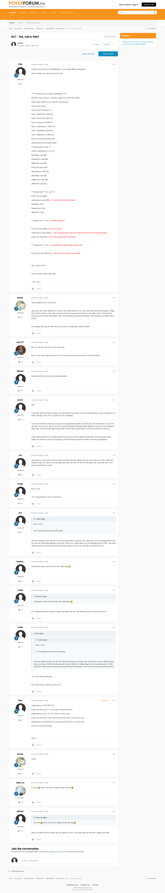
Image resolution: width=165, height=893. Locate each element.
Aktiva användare (33, 23)
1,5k (21, 362)
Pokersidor (33, 12)
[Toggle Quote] (35, 519)
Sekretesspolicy (73, 885)
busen (20, 297)
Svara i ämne (108, 54)
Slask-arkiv (35, 46)
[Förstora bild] (69, 566)
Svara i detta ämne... (30, 861)
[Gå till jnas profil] (21, 463)
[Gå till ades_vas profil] (21, 790)
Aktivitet (22, 12)
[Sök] (154, 12)
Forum (11, 23)
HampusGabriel (147, 42)
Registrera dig (149, 4)
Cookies (95, 885)
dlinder (20, 371)
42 (21, 84)
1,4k (21, 503)
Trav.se (53, 12)
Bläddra (13, 12)
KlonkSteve (137, 42)
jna (20, 455)
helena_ (20, 561)
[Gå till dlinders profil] (21, 379)
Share (97, 44)
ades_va (20, 782)
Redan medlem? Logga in (129, 5)
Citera (39, 289)
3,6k (21, 391)
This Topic (145, 12)
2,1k (21, 802)
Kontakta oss (85, 885)
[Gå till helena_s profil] (21, 569)
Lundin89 (125, 44)
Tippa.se (44, 12)
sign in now (60, 852)
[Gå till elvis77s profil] (21, 350)
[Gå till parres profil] (21, 408)
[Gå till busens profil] (21, 305)
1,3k (21, 317)
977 (21, 475)
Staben (20, 23)
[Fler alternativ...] (114, 64)
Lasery (130, 42)
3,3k (21, 419)
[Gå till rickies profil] (21, 492)
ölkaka (124, 42)
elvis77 (20, 342)
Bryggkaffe (142, 44)
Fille (21, 43)
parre (20, 400)
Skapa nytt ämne (88, 54)
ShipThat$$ (134, 44)
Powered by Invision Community (82, 890)
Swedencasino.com (67, 12)
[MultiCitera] (33, 288)
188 (21, 581)
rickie (20, 484)
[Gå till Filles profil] (13, 44)
